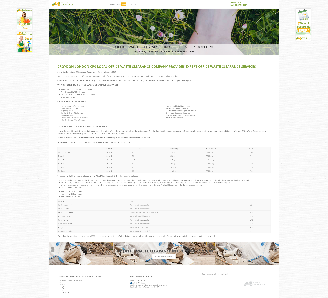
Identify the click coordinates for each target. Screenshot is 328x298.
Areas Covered (63, 291)
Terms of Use (62, 289)
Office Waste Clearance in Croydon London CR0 (95, 72)
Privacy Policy (63, 287)
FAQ (128, 4)
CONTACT (133, 4)
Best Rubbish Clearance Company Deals (70, 280)
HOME (119, 4)
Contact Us (62, 285)
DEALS (124, 4)
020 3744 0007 (240, 5)
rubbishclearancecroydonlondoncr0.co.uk (214, 274)
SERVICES (112, 4)
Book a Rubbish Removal (164, 257)
